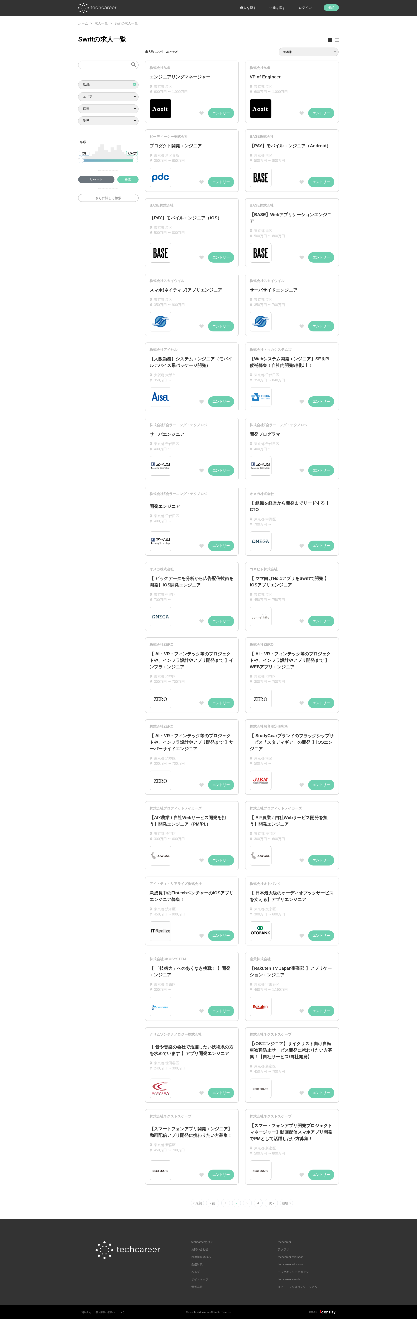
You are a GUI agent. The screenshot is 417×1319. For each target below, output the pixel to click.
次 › (271, 1203)
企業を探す (277, 8)
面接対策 (197, 1264)
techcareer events (289, 1279)
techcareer (284, 1242)
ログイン (305, 8)
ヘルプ (195, 1272)
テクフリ (283, 1249)
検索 (128, 179)
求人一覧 (101, 23)
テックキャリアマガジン (293, 1272)
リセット (96, 179)
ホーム (83, 23)
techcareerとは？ (202, 1242)
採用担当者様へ (201, 1257)
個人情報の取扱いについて (110, 1312)
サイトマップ (199, 1279)
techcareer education (291, 1264)
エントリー (221, 113)
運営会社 (197, 1287)
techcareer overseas (290, 1257)
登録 (331, 7)
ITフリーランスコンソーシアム (297, 1287)
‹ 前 (212, 1203)
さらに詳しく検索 (108, 198)
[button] (108, 84)
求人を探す (248, 8)
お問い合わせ (199, 1249)
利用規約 (86, 1312)
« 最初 (197, 1203)
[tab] (330, 40)
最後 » (286, 1203)
